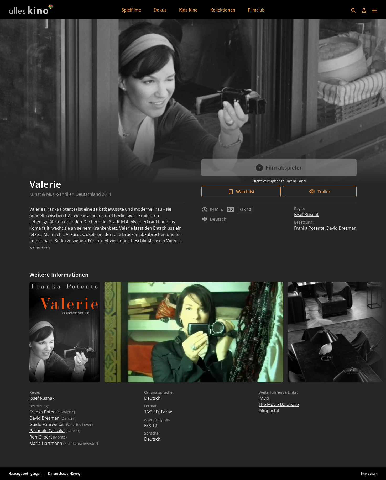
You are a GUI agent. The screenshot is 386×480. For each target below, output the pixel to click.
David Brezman (341, 228)
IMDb (264, 398)
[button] (374, 10)
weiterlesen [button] (39, 247)
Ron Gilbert (40, 437)
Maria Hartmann (45, 443)
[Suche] (353, 10)
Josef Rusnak (306, 214)
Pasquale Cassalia (47, 431)
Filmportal (269, 411)
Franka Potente (309, 228)
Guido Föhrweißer (47, 424)
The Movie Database (279, 404)
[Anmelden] (364, 10)
